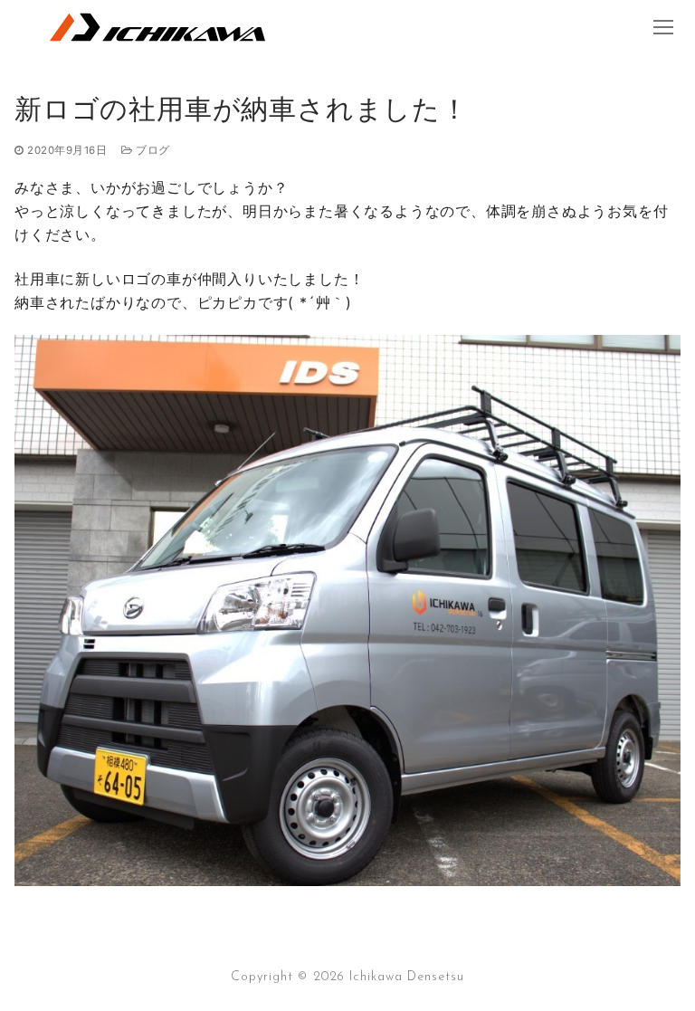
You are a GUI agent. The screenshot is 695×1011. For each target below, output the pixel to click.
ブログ (151, 150)
